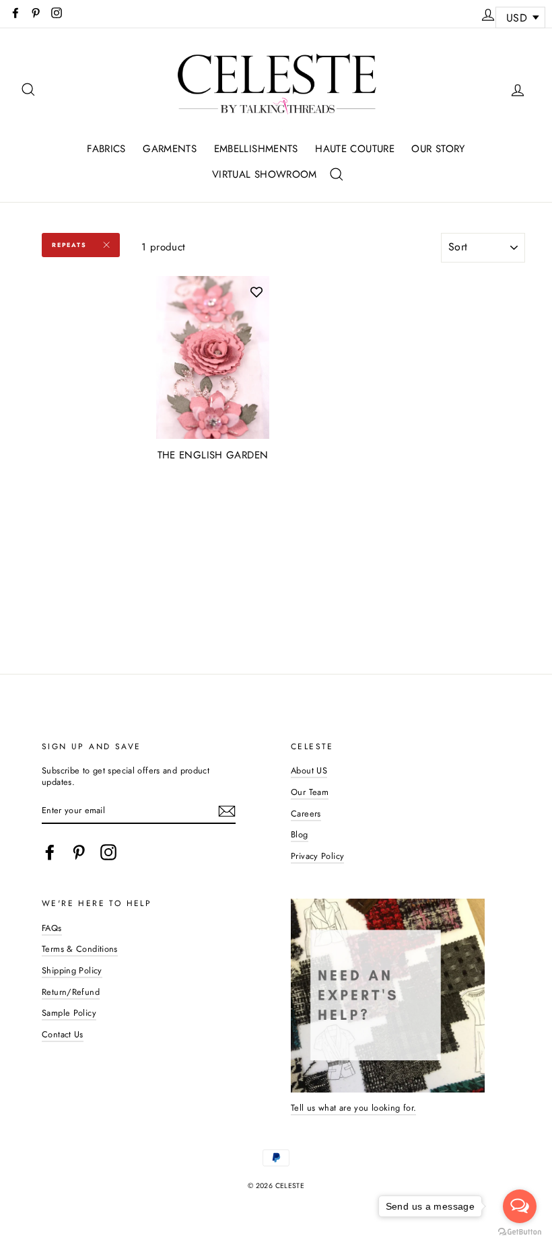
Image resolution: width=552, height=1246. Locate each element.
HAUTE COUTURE (354, 148)
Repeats (69, 244)
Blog (299, 834)
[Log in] (488, 12)
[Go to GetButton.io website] (519, 1232)
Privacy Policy (317, 856)
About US (309, 770)
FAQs (52, 928)
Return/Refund (71, 991)
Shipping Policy (72, 970)
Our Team (310, 792)
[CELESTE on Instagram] (108, 852)
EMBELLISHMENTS (256, 148)
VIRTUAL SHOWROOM (264, 174)
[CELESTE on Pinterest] (79, 852)
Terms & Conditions (80, 948)
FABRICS (106, 148)
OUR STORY (437, 148)
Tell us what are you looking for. (353, 1107)
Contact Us (62, 1034)
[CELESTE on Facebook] (50, 852)
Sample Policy (69, 1012)
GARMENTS (170, 148)
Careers (306, 813)
